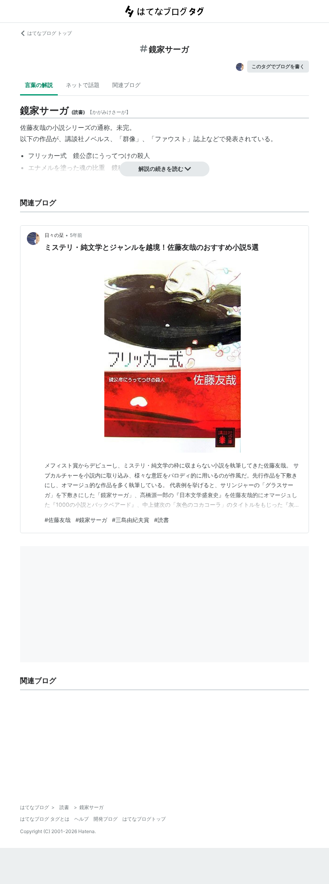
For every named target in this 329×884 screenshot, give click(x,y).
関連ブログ (126, 84)
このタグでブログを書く (278, 66)
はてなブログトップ (144, 819)
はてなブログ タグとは (44, 819)
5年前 (76, 235)
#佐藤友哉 (58, 519)
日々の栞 (54, 235)
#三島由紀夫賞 (130, 519)
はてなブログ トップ (49, 33)
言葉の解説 (39, 84)
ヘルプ (81, 819)
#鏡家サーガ (91, 519)
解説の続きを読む (160, 168)
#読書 (161, 519)
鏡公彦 (82, 156)
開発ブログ (105, 819)
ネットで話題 (83, 84)
